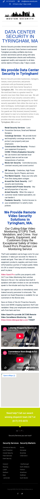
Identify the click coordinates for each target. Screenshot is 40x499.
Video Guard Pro (8, 274)
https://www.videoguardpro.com (14, 320)
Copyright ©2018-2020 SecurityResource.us (20, 489)
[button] (20, 23)
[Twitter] (22, 493)
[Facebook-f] (18, 493)
